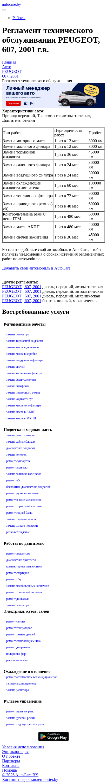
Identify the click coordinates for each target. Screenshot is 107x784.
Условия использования (23, 747)
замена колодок (16, 454)
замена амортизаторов (20, 435)
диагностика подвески (20, 448)
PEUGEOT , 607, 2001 (21, 287)
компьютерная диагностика (24, 566)
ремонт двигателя (17, 599)
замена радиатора (17, 690)
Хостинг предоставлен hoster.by (30, 779)
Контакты (10, 765)
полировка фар (16, 654)
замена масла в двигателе (22, 347)
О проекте (11, 756)
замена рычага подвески (22, 525)
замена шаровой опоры (21, 519)
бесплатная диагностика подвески (28, 487)
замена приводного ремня (23, 392)
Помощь (9, 770)
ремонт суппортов (18, 461)
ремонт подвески (17, 467)
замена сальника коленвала (23, 474)
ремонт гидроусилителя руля (25, 724)
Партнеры (11, 761)
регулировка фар (17, 660)
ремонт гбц (13, 579)
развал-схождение (18, 532)
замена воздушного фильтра (24, 360)
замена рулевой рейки (20, 718)
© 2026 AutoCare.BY (20, 775)
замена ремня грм (18, 334)
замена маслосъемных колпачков (27, 586)
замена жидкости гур (19, 399)
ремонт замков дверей (20, 634)
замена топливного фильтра (24, 373)
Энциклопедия (15, 751)
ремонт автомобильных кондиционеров (31, 677)
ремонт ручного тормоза (22, 493)
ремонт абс (13, 480)
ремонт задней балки (19, 512)
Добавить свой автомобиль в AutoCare (36, 268)
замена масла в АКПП (21, 412)
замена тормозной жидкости (24, 341)
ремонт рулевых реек (20, 711)
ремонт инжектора (18, 553)
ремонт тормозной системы (24, 506)
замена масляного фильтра (23, 405)
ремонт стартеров (17, 573)
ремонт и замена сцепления (24, 500)
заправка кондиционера (21, 683)
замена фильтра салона (21, 379)
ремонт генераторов (19, 628)
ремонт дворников (18, 647)
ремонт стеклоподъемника (23, 641)
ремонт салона (15, 621)
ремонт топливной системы (24, 592)
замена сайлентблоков (20, 441)
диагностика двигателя (21, 560)
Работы (18, 18)
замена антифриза (17, 386)
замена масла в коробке (21, 354)
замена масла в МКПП (21, 418)
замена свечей (15, 366)
